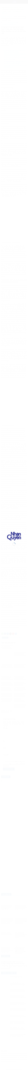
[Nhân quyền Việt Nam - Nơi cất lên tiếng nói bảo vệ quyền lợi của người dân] (14, 536)
